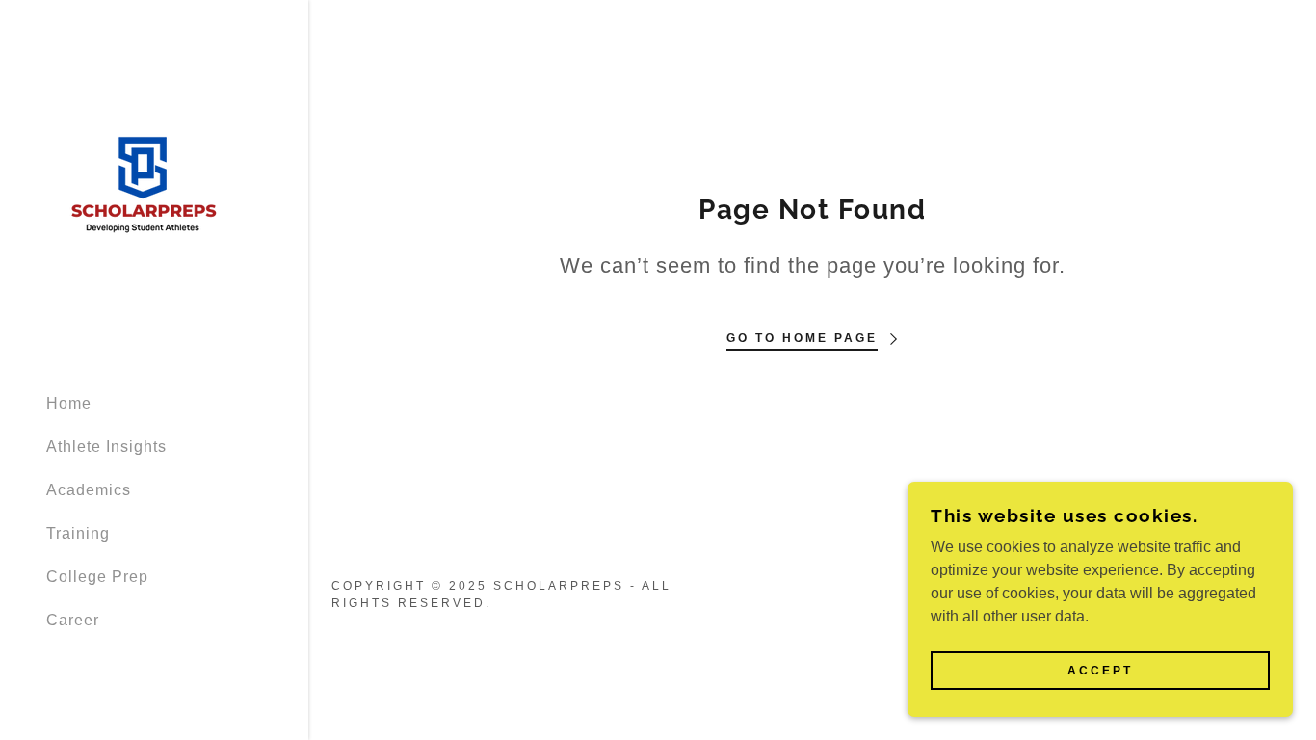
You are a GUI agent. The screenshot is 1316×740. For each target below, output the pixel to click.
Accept (1100, 670)
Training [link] (78, 533)
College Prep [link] (97, 576)
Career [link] (72, 620)
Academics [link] (88, 490)
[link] (142, 187)
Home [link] (69, 403)
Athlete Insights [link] (106, 446)
